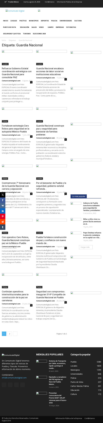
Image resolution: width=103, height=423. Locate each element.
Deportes (45, 21)
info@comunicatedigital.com (14, 377)
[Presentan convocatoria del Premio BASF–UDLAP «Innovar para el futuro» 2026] (41, 395)
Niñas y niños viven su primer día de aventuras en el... (92, 221)
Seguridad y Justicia (12, 34)
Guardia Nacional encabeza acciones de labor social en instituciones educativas (50, 71)
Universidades (66, 21)
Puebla (73, 361)
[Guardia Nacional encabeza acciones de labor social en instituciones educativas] (51, 57)
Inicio (5, 21)
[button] (98, 27)
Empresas (60, 27)
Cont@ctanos (49, 2)
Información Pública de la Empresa (69, 2)
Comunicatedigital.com (11, 81)
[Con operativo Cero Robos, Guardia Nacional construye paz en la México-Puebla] (17, 226)
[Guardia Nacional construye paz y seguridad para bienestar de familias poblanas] (51, 114)
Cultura (78, 21)
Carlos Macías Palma (80, 386)
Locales (13, 21)
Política (23, 21)
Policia (54, 21)
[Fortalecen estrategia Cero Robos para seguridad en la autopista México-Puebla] (17, 114)
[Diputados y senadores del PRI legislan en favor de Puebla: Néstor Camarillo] (41, 379)
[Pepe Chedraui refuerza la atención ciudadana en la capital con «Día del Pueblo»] (76, 235)
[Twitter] (95, 5)
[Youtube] (99, 5)
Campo (50, 27)
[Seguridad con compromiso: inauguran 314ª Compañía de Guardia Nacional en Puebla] (51, 280)
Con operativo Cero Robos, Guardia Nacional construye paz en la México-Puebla (16, 240)
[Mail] (90, 5)
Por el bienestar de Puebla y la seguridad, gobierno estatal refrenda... (51, 186)
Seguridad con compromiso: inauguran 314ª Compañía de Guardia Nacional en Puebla (50, 294)
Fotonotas (71, 27)
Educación (24, 27)
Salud (34, 27)
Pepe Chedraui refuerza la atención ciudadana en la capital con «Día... (92, 235)
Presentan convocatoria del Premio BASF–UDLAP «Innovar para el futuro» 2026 (58, 398)
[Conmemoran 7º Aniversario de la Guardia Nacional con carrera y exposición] (17, 172)
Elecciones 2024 (39, 34)
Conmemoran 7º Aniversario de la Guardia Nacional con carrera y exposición (16, 186)
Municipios (33, 21)
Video (41, 27)
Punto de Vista (9, 27)
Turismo (27, 34)
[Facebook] (86, 5)
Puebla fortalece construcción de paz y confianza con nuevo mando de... (51, 240)
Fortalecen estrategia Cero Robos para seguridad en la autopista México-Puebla (15, 128)
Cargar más (85, 247)
